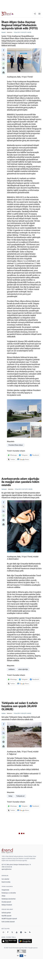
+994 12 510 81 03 (7, 867)
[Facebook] (8, 932)
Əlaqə (3, 896)
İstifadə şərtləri (6, 912)
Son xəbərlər (5, 879)
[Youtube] (16, 932)
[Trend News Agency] (7, 850)
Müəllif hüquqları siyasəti (9, 918)
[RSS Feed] (30, 932)
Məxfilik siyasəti (6, 915)
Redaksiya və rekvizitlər (9, 893)
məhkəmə (11, 669)
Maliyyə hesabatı (7, 905)
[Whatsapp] (3, 932)
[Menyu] (39, 14)
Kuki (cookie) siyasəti (8, 921)
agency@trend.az (6, 869)
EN (18, 955)
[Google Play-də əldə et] (25, 941)
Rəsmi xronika (6, 882)
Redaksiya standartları (9, 899)
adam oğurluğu (23, 669)
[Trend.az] (7, 14)
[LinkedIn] (25, 932)
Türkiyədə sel (20, 796)
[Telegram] (21, 932)
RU (25, 955)
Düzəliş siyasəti (6, 902)
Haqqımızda (5, 890)
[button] (3, 50)
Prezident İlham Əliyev (15, 445)
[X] (12, 932)
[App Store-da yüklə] (9, 941)
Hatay (10, 796)
